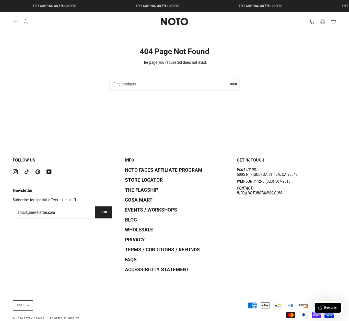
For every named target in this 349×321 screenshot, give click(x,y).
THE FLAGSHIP (141, 190)
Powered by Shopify (64, 318)
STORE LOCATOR (144, 180)
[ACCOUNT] (322, 21)
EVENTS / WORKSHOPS (151, 210)
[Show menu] (16, 21)
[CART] (333, 21)
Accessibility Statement (157, 270)
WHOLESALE (139, 230)
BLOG (131, 220)
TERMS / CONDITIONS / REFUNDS (162, 250)
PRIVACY (135, 240)
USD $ (21, 305)
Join (103, 212)
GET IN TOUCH (250, 160)
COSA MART (139, 200)
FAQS (131, 260)
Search (231, 84)
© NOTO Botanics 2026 (28, 318)
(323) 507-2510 (277, 181)
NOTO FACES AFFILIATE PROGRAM (163, 170)
